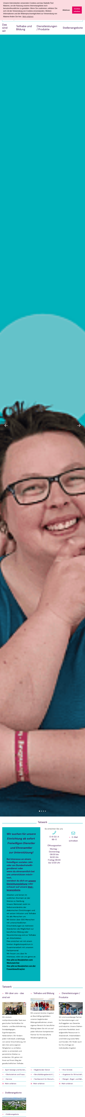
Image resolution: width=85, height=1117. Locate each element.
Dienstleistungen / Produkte (47, 27)
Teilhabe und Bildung (24, 27)
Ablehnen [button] (66, 10)
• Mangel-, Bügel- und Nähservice (72, 1079)
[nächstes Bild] (79, 425)
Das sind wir (4, 28)
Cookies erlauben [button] (77, 10)
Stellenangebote (73, 27)
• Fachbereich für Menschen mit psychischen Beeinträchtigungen (43, 1079)
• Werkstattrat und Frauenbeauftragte (15, 1074)
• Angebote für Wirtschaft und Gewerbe (72, 1074)
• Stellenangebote (12, 1114)
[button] (14, 1084)
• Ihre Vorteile (67, 1070)
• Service (8, 1079)
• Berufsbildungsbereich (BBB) (43, 1074)
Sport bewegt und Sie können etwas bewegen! (15, 1070)
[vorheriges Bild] (6, 425)
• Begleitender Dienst (41, 1070)
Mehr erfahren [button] (27, 17)
